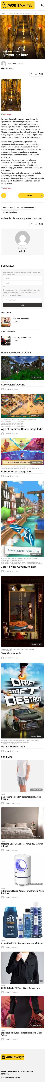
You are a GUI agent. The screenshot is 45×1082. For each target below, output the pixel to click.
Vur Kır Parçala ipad (22, 742)
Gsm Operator (13, 1071)
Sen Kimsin (16, 649)
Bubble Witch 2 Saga (27, 467)
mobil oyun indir (11, 51)
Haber (3, 794)
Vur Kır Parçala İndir (13, 746)
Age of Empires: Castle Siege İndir (22, 429)
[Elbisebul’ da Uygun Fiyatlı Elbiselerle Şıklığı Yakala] (22, 1012)
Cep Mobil (5, 1074)
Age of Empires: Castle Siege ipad (12, 424)
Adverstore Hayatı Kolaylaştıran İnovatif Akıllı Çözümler (22, 892)
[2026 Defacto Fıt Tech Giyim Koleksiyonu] (22, 968)
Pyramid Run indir (10, 212)
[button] (42, 5)
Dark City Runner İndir (22, 337)
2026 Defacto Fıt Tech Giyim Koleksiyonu (20, 988)
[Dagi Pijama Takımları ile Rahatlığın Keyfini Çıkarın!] (22, 776)
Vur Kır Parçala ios (7, 742)
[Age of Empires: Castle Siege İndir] (22, 406)
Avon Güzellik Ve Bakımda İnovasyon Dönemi (22, 943)
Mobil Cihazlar (27, 1071)
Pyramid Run (8, 208)
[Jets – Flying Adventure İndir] (22, 519)
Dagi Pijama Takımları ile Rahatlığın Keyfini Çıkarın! (21, 798)
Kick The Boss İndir (21, 319)
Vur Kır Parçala (18, 740)
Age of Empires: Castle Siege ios (12, 423)
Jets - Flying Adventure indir (11, 562)
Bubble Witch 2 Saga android (11, 468)
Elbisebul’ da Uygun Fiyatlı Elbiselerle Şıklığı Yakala (21, 1034)
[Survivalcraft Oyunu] (22, 368)
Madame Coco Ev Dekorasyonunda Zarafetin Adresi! (22, 845)
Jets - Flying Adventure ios (31, 562)
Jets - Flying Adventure (31, 559)
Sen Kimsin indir (6, 650)
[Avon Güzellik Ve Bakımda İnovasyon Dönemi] (22, 920)
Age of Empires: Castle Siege (26, 420)
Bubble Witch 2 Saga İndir (16, 471)
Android (4, 467)
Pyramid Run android (25, 208)
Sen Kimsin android (27, 649)
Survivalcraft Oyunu (13, 384)
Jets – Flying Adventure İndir (18, 566)
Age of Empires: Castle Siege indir (12, 421)
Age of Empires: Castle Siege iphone (13, 426)
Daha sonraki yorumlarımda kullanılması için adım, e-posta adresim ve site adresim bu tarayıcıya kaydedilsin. (21, 292)
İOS (2, 420)
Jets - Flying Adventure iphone (31, 563)
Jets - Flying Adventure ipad (10, 563)
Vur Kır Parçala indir (32, 740)
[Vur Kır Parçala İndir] (22, 701)
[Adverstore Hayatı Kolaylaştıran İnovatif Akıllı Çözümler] (22, 870)
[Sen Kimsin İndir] (22, 611)
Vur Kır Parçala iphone (9, 744)
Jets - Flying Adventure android (12, 560)
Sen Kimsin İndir (11, 653)
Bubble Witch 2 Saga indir (30, 468)
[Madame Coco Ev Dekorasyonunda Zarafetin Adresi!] (22, 823)
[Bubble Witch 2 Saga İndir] (22, 451)
